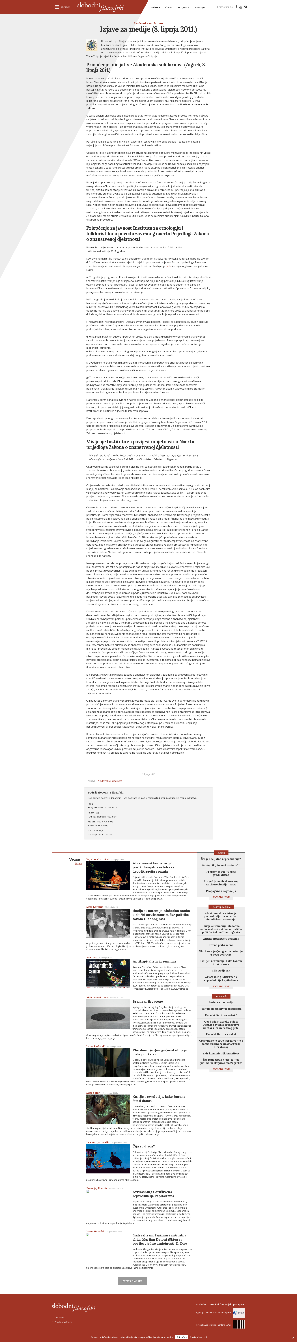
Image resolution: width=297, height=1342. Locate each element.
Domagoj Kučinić (96, 1188)
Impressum (60, 1317)
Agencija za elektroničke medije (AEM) (213, 1312)
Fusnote (221, 852)
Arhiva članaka (132, 1281)
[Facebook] (236, 6)
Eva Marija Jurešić (97, 1142)
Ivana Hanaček (95, 1231)
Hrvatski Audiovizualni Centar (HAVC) (213, 1324)
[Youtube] (240, 6)
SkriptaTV (183, 7)
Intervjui (200, 7)
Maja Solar (93, 1092)
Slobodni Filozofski (100, 7)
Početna (155, 7)
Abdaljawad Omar (97, 997)
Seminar (91, 957)
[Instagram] (245, 6)
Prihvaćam (182, 1337)
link (169, 266)
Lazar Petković (95, 1046)
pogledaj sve (221, 897)
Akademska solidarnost (148, 23)
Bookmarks (221, 996)
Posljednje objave (221, 907)
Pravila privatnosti (63, 1321)
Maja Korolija (94, 906)
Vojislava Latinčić (97, 859)
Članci (168, 7)
